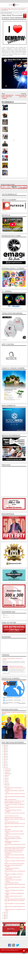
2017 (5, 759)
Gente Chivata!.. (8, 829)
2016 (5, 761)
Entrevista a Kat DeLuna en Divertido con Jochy (14, 801)
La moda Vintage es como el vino (12, 815)
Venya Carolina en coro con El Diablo (12, 836)
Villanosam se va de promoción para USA (13, 817)
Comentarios (6, 617)
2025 (5, 746)
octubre (6, 772)
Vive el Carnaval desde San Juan (11, 822)
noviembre (7, 770)
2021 (5, 753)
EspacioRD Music (5, 704)
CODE (26, 951)
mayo (6, 779)
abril (6, 781)
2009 (5, 915)
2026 (5, 745)
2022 (5, 751)
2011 (5, 912)
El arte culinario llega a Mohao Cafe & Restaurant (15, 899)
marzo (6, 783)
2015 (5, 762)
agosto (6, 775)
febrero (6, 784)
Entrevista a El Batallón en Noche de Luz (13, 802)
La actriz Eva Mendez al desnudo (11, 882)
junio (6, 778)
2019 (5, 756)
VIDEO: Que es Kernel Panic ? (11, 799)
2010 (5, 913)
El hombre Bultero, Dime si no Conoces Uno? (14, 850)
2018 (5, 757)
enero (6, 786)
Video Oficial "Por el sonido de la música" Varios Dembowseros (14, 16)
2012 (5, 767)
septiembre (7, 773)
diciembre (7, 768)
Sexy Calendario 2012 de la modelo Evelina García (15, 847)
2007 (5, 918)
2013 (5, 765)
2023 (5, 750)
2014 (5, 764)
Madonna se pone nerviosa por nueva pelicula (14, 863)
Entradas (6, 615)
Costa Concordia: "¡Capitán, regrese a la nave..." (14, 848)
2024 (5, 748)
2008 (5, 917)
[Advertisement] (14, 481)
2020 (5, 754)
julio (6, 776)
